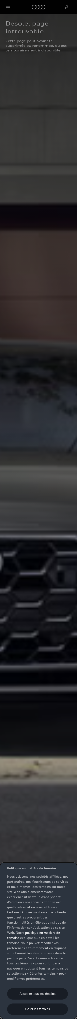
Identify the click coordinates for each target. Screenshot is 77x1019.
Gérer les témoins (37, 1009)
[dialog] (38, 940)
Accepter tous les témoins (37, 993)
